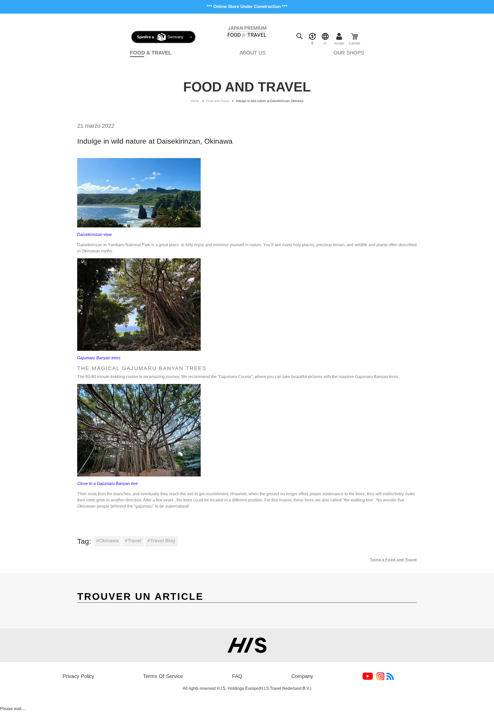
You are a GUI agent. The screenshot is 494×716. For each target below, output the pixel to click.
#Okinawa (107, 540)
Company (302, 676)
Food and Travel (217, 101)
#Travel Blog (161, 540)
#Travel (133, 540)
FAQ (237, 676)
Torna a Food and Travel (393, 559)
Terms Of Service (163, 676)
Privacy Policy (78, 676)
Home (195, 101)
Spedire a (145, 37)
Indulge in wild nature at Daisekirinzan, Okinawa (269, 101)
